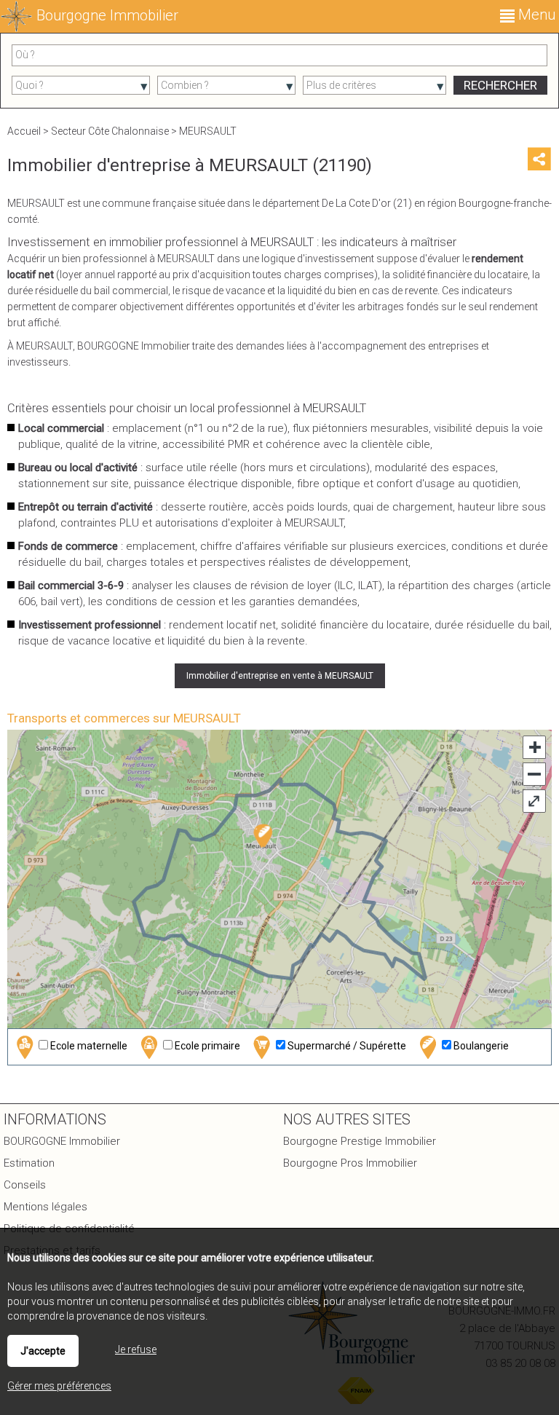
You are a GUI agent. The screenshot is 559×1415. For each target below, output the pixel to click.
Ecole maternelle (87, 1046)
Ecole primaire (206, 1046)
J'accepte (43, 1351)
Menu (535, 14)
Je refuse (135, 1349)
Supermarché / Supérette (345, 1046)
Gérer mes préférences (59, 1386)
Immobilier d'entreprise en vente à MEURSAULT (279, 676)
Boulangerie (480, 1046)
